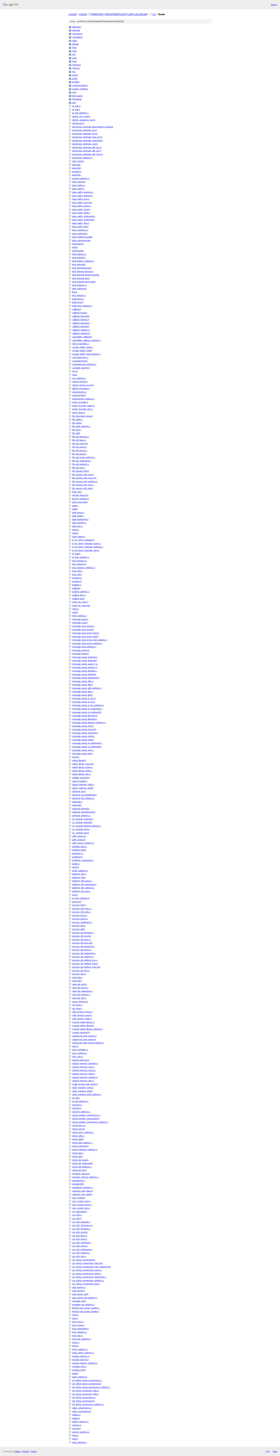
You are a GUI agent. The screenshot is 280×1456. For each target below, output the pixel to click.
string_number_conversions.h (85, 1118)
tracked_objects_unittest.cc (85, 1363)
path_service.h (78, 839)
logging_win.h (78, 598)
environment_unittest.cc (83, 398)
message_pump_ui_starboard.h (86, 746)
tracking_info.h (79, 1370)
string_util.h (77, 1156)
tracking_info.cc (79, 1366)
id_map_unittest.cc (80, 557)
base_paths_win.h (80, 226)
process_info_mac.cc (82, 908)
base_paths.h (78, 188)
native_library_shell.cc (82, 770)
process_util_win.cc (81, 970)
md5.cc (75, 608)
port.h (75, 894)
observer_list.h (79, 791)
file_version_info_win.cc (83, 484)
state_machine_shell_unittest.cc (87, 1094)
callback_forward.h (81, 316)
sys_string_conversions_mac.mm (87, 1263)
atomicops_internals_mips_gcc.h (87, 137)
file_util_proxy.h (79, 454)
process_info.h (79, 905)
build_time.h (77, 302)
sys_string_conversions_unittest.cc (88, 1280)
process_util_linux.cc (81, 939)
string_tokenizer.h (80, 1146)
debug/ (75, 44)
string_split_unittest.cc (82, 1142)
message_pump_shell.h (83, 739)
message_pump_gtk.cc (82, 691)
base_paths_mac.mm (82, 202)
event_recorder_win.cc (82, 409)
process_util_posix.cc (82, 949)
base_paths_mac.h (80, 199)
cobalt (73, 14)
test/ (74, 92)
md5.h (75, 612)
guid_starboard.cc (80, 519)
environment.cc (79, 392)
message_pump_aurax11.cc (85, 664)
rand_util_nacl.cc (79, 984)
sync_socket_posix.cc (82, 1204)
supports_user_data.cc (82, 1191)
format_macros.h (80, 495)
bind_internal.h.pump (81, 267)
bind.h (75, 247)
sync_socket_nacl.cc (81, 1201)
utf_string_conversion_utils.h (85, 1394)
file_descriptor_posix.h (82, 416)
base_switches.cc (80, 230)
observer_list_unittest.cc (83, 798)
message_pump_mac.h (83, 726)
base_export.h (78, 181)
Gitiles (17, 1451)
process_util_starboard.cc (84, 953)
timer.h (75, 1345)
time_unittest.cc (79, 1332)
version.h (76, 1428)
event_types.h (78, 412)
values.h (76, 1418)
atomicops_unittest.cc (82, 157)
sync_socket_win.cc (81, 1208)
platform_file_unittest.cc (83, 887)
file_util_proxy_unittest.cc (83, 457)
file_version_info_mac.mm (84, 478)
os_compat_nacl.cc (81, 829)
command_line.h (80, 361)
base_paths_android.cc (82, 192)
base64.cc (77, 171)
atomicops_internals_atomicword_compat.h (92, 126)
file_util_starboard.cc (81, 460)
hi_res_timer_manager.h (83, 540)
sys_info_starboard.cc (82, 1249)
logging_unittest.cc (81, 591)
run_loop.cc (77, 1004)
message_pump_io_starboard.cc (87, 708)
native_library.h (79, 760)
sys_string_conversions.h (83, 1259)
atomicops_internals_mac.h (85, 133)
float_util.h (77, 491)
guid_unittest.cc (79, 522)
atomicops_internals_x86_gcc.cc (87, 147)
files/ (74, 47)
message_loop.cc (80, 619)
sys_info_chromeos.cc (82, 1225)
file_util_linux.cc (79, 440)
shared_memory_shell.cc (83, 1073)
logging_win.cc (79, 595)
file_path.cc (77, 419)
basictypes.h (78, 243)
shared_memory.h (80, 1060)
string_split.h (78, 1139)
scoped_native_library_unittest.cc (87, 1029)
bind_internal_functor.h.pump (85, 274)
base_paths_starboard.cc (83, 216)
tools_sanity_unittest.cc (83, 1352)
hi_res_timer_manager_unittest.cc (87, 546)
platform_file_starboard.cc (84, 884)
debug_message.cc (81, 388)
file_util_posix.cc (79, 447)
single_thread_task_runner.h (85, 1084)
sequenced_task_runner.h (84, 1039)
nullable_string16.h (80, 777)
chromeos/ (77, 33)
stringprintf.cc (78, 1180)
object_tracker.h (79, 781)
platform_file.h (79, 877)
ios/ (74, 54)
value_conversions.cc (82, 1407)
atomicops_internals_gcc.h (84, 130)
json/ (74, 57)
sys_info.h (76, 1218)
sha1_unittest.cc (79, 1053)
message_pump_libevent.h (84, 719)
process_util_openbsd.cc (83, 946)
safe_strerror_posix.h (82, 1015)
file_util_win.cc (78, 467)
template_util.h (79, 1301)
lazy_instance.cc (79, 560)
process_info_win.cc (81, 911)
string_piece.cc (79, 1125)
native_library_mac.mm (83, 763)
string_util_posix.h (80, 1160)
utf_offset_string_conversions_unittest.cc (91, 1387)
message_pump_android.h (84, 660)
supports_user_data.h (82, 1194)
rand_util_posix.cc (80, 987)
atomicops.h (78, 123)
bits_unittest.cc (79, 295)
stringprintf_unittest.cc (82, 1187)
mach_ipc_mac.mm (81, 605)
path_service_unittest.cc (83, 843)
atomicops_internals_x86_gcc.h (86, 150)
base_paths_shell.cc (81, 212)
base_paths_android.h (82, 195)
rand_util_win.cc (79, 998)
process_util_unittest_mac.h (85, 963)
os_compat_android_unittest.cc (86, 825)
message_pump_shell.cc (83, 736)
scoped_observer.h (81, 1032)
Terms (34, 1451)
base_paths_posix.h (81, 209)
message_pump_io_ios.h (83, 701)
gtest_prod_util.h (80, 502)
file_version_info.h (80, 471)
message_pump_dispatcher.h (85, 677)
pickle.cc (76, 863)
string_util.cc (78, 1153)
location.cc (77, 577)
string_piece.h (78, 1129)
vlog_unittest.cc (79, 1442)
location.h (76, 581)
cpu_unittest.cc (79, 378)
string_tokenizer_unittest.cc (85, 1149)
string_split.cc (78, 1135)
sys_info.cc (77, 1215)
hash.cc (75, 529)
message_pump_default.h (84, 674)
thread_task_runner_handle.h (85, 1311)
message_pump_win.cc (83, 750)
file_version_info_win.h (82, 488)
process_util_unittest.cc (83, 956)
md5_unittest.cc (79, 615)
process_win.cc (79, 973)
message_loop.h (80, 622)
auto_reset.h (78, 161)
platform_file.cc (79, 874)
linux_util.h (77, 574)
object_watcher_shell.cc (83, 784)
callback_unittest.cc (81, 329)
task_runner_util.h (80, 1294)
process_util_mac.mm (82, 942)
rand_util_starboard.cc (82, 991)
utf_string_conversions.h (83, 1401)
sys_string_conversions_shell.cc (86, 1273)
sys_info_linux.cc (79, 1235)
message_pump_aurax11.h (84, 667)
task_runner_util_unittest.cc (84, 1297)
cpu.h (74, 374)
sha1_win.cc (77, 1056)
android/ (76, 30)
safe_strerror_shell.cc (82, 1018)
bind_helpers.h (78, 257)
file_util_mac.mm (80, 443)
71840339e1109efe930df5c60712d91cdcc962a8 (118, 14)
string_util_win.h (79, 1170)
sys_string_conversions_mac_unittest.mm (91, 1266)
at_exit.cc (76, 106)
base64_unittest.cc (81, 178)
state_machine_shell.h (82, 1091)
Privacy (25, 1451)
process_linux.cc (79, 915)
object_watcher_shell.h (82, 788)
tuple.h (75, 1373)
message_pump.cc (81, 650)
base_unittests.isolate (82, 236)
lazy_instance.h (79, 564)
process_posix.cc (80, 918)
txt (268, 1451)
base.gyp (76, 164)
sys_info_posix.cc (80, 1246)
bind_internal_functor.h (82, 271)
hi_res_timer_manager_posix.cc (86, 543)
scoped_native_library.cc (83, 1022)
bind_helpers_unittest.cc (83, 261)
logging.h (76, 588)
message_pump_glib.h (82, 684)
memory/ (76, 64)
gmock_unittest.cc (80, 498)
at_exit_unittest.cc (80, 112)
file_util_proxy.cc (79, 450)
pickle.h (75, 867)
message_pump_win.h (82, 753)
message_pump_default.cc (84, 670)
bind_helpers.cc (79, 254)
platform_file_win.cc (81, 891)
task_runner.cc (79, 1287)
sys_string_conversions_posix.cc (87, 1270)
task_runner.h (78, 1290)
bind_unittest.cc (79, 285)
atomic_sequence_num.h (83, 119)
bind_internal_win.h (81, 278)
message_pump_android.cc (85, 657)
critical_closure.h (80, 381)
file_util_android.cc (80, 436)
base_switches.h (79, 233)
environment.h (79, 395)
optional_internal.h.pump (83, 812)
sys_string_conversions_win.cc (86, 1283)
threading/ (77, 99)
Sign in (274, 4)
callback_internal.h (80, 326)
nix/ (74, 71)
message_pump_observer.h (85, 732)
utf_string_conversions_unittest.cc (88, 1404)
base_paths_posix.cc (81, 205)
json (274, 1451)
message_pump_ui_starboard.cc (87, 743)
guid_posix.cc (78, 512)
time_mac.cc (78, 1321)
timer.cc (76, 1342)
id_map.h (76, 553)
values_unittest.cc (80, 1421)
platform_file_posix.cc (82, 880)
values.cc (76, 1414)
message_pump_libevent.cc (85, 715)
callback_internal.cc (81, 323)
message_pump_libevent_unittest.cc (89, 722)
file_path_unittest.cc (81, 426)
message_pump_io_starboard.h (86, 712)
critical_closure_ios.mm (83, 385)
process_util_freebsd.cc (83, 932)
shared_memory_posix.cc (84, 1070)
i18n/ (74, 51)
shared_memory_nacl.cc (83, 1066)
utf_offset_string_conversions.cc (87, 1380)
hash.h (75, 533)
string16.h (76, 1108)
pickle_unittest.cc (80, 870)
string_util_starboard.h (82, 1163)
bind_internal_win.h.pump (84, 281)
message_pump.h (80, 653)
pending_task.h (79, 849)
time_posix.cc (78, 1325)
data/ (74, 40)
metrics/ (76, 68)
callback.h (76, 309)
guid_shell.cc (78, 515)
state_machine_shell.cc (82, 1087)
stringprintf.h (78, 1183)
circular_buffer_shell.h (82, 350)
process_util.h (78, 929)
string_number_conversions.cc (86, 1115)
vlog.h (75, 1438)
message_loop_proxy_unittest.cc (87, 643)
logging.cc (77, 584)
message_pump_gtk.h (82, 695)
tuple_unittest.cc (79, 1376)
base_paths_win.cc (80, 223)
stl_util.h (76, 1097)
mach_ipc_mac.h (80, 602)
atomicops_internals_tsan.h (85, 143)
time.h (75, 1318)
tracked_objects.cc (81, 1356)
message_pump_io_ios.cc (84, 698)
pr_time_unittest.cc (81, 898)
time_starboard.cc (80, 1328)
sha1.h (75, 1046)
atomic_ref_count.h (81, 116)
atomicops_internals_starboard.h (87, 140)
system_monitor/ (80, 88)
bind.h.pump (78, 250)
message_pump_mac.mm (84, 729)
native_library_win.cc (81, 774)
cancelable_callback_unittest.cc (86, 340)
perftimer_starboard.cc (82, 860)
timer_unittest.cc (80, 1349)
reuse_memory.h (80, 1001)
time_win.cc (77, 1335)
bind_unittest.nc (79, 288)
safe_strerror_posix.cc (82, 1011)
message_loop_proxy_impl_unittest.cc (89, 639)
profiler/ (76, 81)
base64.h (76, 174)
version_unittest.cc (81, 1432)
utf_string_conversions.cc (84, 1397)
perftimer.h (77, 856)
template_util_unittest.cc (83, 1304)
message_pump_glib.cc (83, 681)
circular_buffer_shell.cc (82, 347)
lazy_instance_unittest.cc (83, 567)
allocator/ (76, 26)
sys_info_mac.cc (79, 1239)
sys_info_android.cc (81, 1222)
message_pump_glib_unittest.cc (87, 688)
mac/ (74, 61)
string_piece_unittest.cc (83, 1132)
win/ (74, 102)
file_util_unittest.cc (80, 464)
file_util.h (76, 433)
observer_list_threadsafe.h (84, 794)
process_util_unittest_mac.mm (86, 967)
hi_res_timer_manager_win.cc (85, 550)
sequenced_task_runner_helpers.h (88, 1042)
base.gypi (76, 168)
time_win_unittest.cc (81, 1339)
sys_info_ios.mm (80, 1232)
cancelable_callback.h (82, 336)
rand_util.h (77, 980)
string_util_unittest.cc (82, 1166)
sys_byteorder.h (79, 1211)
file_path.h (77, 423)
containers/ (77, 37)
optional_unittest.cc (81, 815)
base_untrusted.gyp (81, 240)
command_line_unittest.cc (84, 364)
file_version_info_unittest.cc (85, 481)
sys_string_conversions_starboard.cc (89, 1277)
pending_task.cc (79, 846)
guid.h (75, 509)
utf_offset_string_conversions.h (86, 1383)
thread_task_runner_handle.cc (86, 1308)
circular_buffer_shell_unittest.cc (86, 354)
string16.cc (77, 1104)
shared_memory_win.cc (83, 1080)
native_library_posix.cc (82, 767)
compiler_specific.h (81, 367)
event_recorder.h (80, 402)
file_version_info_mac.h (83, 474)
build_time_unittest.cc (82, 305)
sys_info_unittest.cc (81, 1252)
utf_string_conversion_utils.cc (85, 1390)
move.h (75, 757)
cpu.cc (75, 371)
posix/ (75, 75)
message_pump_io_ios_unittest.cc (88, 705)
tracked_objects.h (80, 1359)
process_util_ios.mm (81, 936)
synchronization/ (80, 85)
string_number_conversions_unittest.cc (90, 1122)
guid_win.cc (77, 526)
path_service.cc (79, 836)
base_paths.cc (78, 185)
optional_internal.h (80, 808)
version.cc (77, 1425)
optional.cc (77, 801)
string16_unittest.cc (81, 1111)
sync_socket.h (78, 1197)
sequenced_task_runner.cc (84, 1035)
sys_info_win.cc (79, 1256)
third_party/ (77, 95)
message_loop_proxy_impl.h (85, 636)
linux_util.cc (77, 571)
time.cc (75, 1314)
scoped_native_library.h (83, 1025)
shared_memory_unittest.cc (85, 1077)
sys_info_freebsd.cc (81, 1228)
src (154, 14)
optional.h (77, 805)
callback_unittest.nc (81, 333)
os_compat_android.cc (82, 819)
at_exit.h (76, 109)
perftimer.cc (77, 853)
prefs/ (75, 78)
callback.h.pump (79, 312)
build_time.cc (78, 298)
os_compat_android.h (82, 822)
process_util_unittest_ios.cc (84, 960)
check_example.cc (80, 343)
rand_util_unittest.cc (81, 994)
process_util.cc (79, 925)
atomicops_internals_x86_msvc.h (87, 154)
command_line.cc (80, 357)
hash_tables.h (78, 536)
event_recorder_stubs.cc (83, 405)
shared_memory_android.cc (85, 1063)
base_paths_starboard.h (83, 219)
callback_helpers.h (80, 319)
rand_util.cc (77, 977)
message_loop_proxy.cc (83, 626)
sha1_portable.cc (80, 1049)
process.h (76, 901)
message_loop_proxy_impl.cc (85, 633)
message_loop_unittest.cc (84, 646)
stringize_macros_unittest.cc (85, 1177)
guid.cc (75, 505)
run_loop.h (77, 1008)
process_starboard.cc (82, 922)
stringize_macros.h (81, 1173)
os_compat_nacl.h (80, 832)
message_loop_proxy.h (83, 629)
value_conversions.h (81, 1411)
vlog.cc (75, 1435)
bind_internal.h (79, 264)
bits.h (74, 292)
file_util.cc (76, 429)
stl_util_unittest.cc (80, 1101)
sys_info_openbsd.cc (81, 1242)
